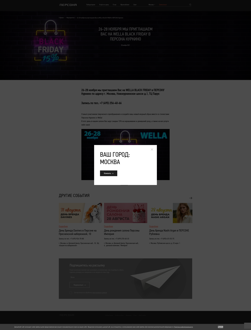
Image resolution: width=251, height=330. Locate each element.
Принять (220, 327)
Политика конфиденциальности (183, 327)
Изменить (107, 173)
